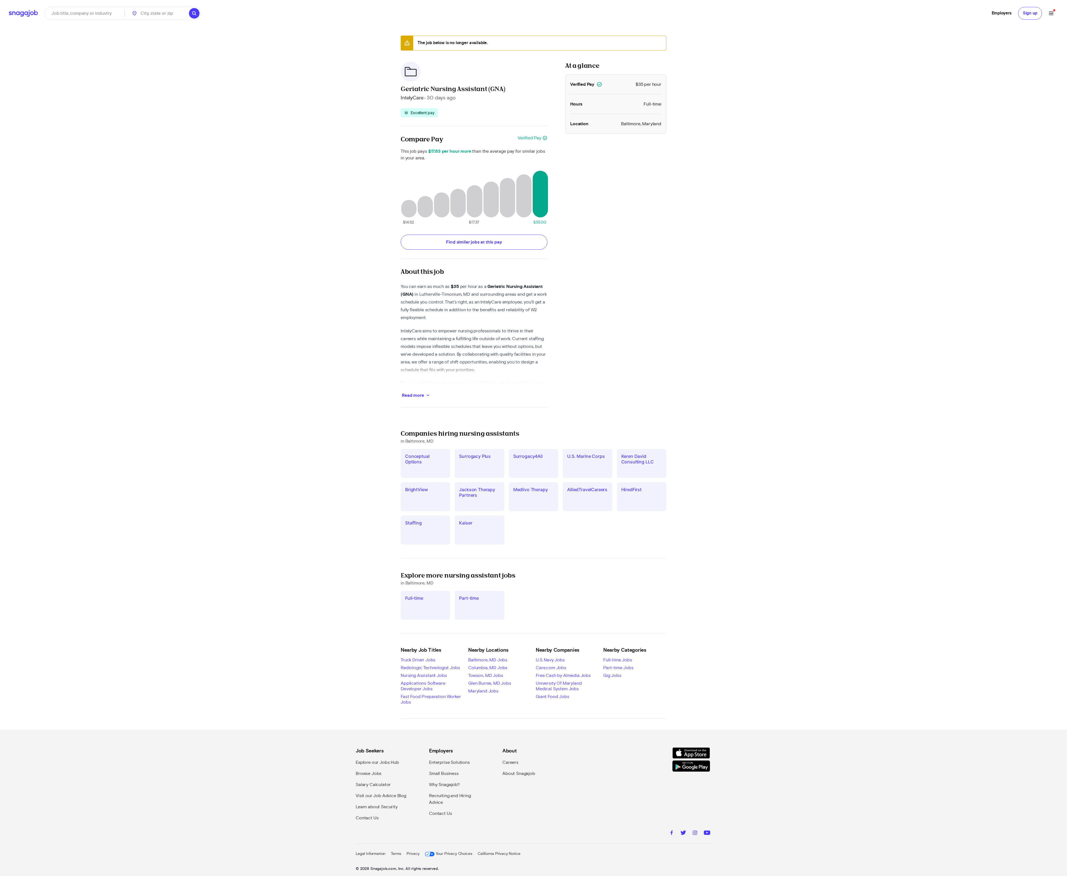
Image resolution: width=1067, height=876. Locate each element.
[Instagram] (695, 833)
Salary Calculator (373, 784)
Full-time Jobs (617, 660)
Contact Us (367, 818)
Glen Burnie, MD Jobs (489, 683)
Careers (510, 762)
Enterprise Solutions (449, 762)
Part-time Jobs (618, 668)
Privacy (413, 854)
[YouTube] (707, 833)
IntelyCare (412, 98)
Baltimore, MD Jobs (487, 660)
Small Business (444, 773)
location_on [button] (134, 13)
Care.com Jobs (551, 668)
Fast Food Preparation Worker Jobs (431, 699)
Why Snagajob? (444, 784)
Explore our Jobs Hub (377, 762)
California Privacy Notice (499, 854)
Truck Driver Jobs (418, 660)
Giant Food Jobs (552, 696)
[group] (419, 112)
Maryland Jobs (483, 691)
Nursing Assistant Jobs (424, 675)
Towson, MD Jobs (485, 675)
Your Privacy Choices (454, 854)
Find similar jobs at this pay (474, 242)
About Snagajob (518, 773)
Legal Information (370, 854)
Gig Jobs (612, 675)
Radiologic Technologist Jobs (430, 668)
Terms (396, 854)
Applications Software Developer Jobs (423, 686)
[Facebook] (671, 833)
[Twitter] (683, 833)
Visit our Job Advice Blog (381, 796)
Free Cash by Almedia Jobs (563, 675)
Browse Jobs (369, 773)
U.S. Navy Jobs (550, 660)
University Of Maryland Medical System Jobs (559, 686)
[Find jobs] (194, 13)
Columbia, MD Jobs (487, 668)
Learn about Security (377, 807)
